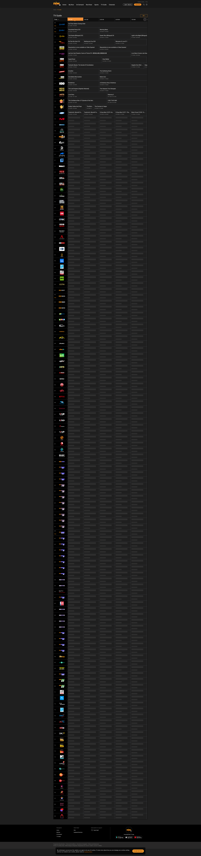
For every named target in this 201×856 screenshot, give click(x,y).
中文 (147, 1)
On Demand (80, 5)
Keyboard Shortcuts (78, 832)
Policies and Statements (93, 844)
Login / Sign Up (128, 4)
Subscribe (137, 4)
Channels (112, 5)
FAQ (75, 830)
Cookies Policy (88, 852)
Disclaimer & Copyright (82, 844)
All (144, 15)
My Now (71, 5)
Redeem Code (141, 1)
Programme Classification (59, 844)
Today (55, 19)
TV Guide (104, 5)
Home (64, 5)
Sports (96, 5)
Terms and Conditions (71, 844)
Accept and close (138, 851)
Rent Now (89, 5)
